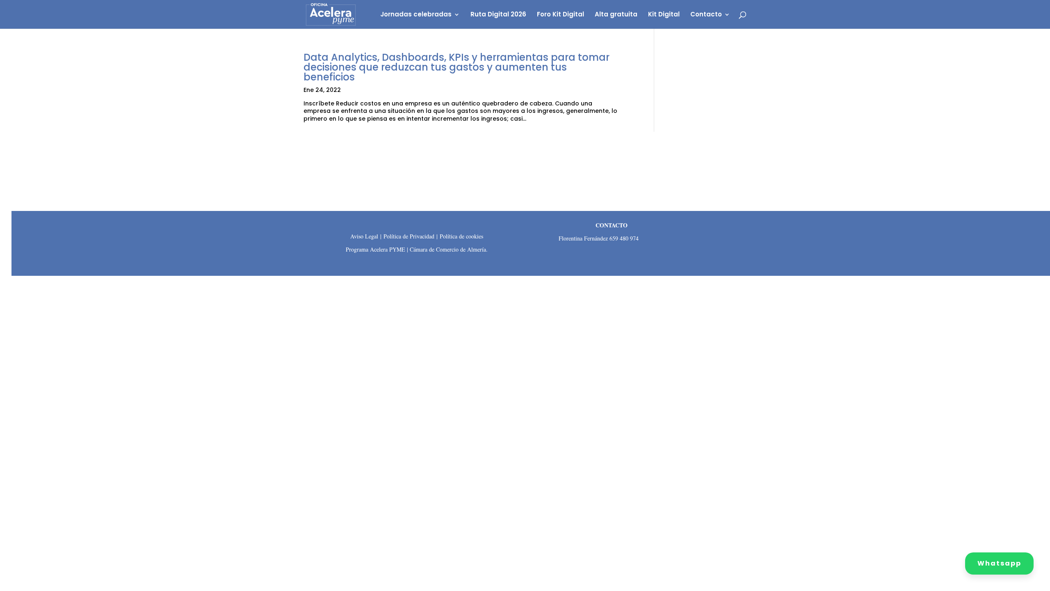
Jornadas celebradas (416, 14)
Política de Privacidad (408, 236)
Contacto (706, 14)
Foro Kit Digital (560, 14)
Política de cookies (461, 236)
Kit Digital (664, 14)
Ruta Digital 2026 (498, 14)
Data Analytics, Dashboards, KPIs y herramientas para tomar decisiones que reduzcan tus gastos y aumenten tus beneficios (456, 67)
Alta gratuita (616, 14)
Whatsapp (999, 563)
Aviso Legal (364, 236)
